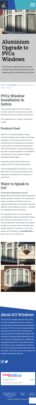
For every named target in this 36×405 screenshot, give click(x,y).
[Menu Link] (32, 4)
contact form (19, 234)
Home (3, 85)
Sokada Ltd (24, 399)
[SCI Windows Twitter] (6, 362)
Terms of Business (32, 394)
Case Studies (11, 85)
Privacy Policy (22, 394)
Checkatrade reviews (20, 220)
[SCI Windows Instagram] (2, 362)
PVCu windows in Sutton (20, 228)
